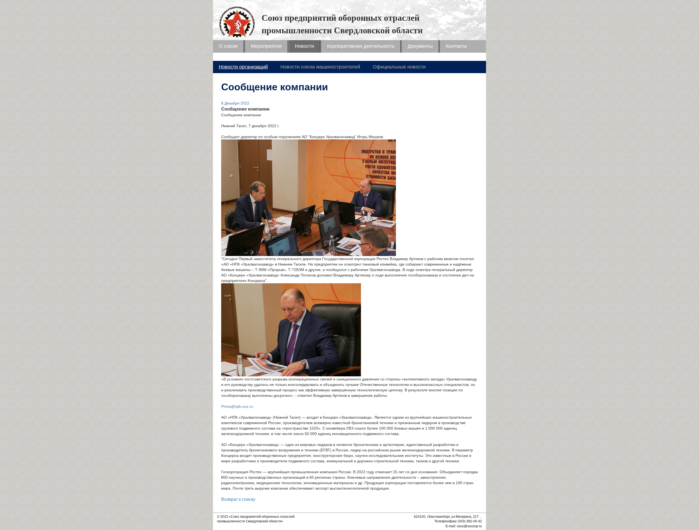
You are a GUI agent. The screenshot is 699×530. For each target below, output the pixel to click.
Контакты (456, 46)
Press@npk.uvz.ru (237, 406)
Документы (420, 46)
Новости (304, 46)
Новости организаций (243, 67)
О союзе (228, 46)
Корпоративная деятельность (361, 46)
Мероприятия (266, 46)
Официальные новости (399, 67)
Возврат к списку (238, 499)
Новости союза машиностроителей (320, 67)
